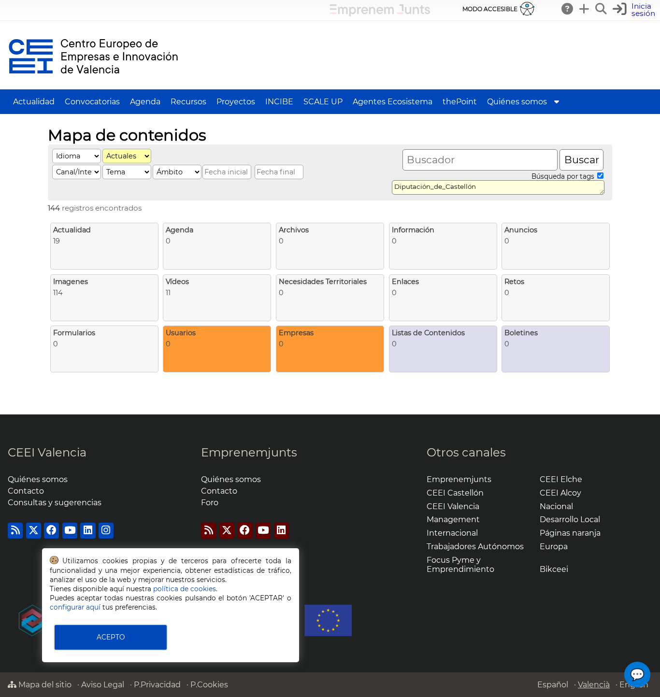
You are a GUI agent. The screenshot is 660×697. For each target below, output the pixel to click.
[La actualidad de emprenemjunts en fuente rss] (208, 531)
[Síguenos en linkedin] (87, 531)
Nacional (556, 506)
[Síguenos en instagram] (106, 531)
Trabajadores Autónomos (475, 546)
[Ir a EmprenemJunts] (380, 13)
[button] (635, 9)
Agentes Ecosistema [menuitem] (392, 101)
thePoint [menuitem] (460, 101)
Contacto (26, 491)
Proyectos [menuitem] (235, 101)
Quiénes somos (38, 479)
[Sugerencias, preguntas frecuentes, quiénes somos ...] (567, 8)
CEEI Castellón (455, 493)
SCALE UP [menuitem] (323, 101)
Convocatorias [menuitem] (92, 101)
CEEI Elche (561, 479)
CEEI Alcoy (560, 493)
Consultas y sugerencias (54, 502)
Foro (209, 502)
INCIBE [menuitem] (279, 101)
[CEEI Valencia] (93, 84)
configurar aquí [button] (75, 607)
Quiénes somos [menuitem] (517, 101)
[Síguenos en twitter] (33, 531)
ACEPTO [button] (111, 637)
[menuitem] (556, 101)
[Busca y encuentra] (601, 8)
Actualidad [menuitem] (34, 101)
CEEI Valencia (47, 452)
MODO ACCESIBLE (489, 9)
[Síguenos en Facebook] (51, 531)
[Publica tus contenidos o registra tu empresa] (584, 8)
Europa (554, 546)
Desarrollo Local (570, 519)
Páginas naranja (570, 533)
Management (453, 519)
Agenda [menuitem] (145, 101)
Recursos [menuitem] (188, 101)
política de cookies (184, 589)
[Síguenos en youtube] (69, 531)
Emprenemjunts (249, 452)
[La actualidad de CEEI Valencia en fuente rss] (15, 531)
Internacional (452, 533)
